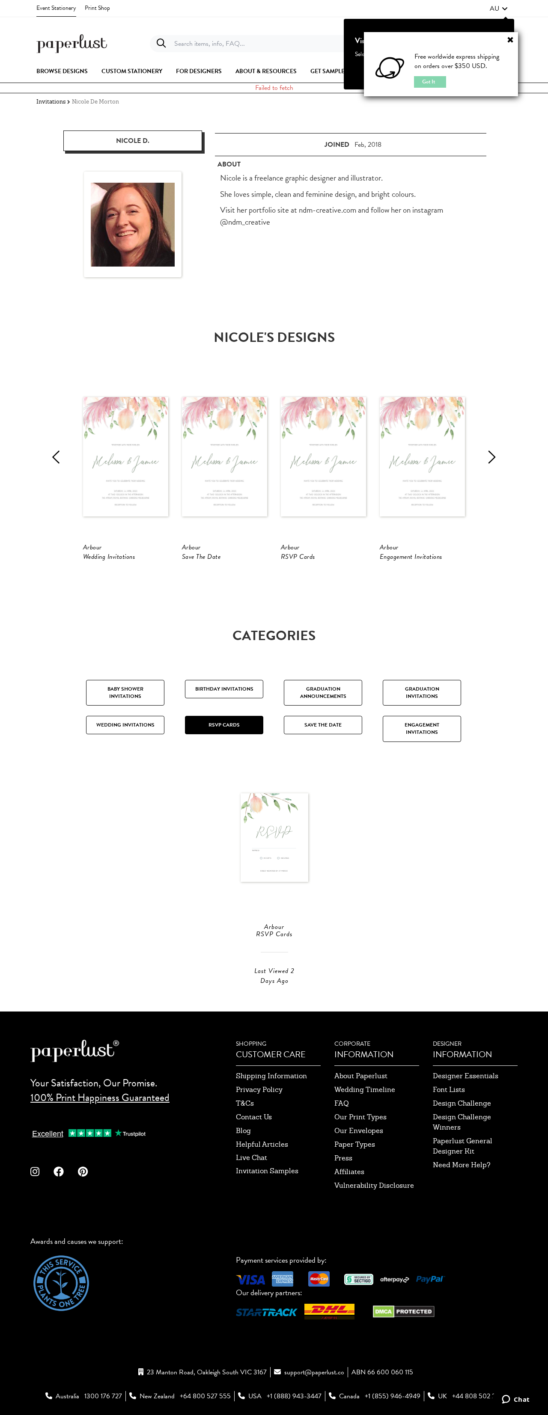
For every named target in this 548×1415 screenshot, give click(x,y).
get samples (329, 71)
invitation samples (267, 1170)
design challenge (462, 1103)
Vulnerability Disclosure (374, 1185)
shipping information (271, 1075)
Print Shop (97, 7)
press (343, 1158)
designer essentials (465, 1075)
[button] (499, 8)
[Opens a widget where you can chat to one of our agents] (515, 1400)
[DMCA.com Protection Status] (404, 1310)
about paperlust (360, 1075)
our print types (360, 1116)
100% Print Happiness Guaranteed (100, 1097)
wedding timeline (364, 1089)
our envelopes (358, 1130)
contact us (254, 1116)
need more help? (462, 1164)
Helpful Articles (262, 1144)
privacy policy (259, 1089)
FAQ (341, 1103)
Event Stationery (56, 7)
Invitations (51, 101)
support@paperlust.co (314, 1372)
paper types (354, 1144)
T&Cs (245, 1103)
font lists (449, 1089)
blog (243, 1130)
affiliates (349, 1171)
